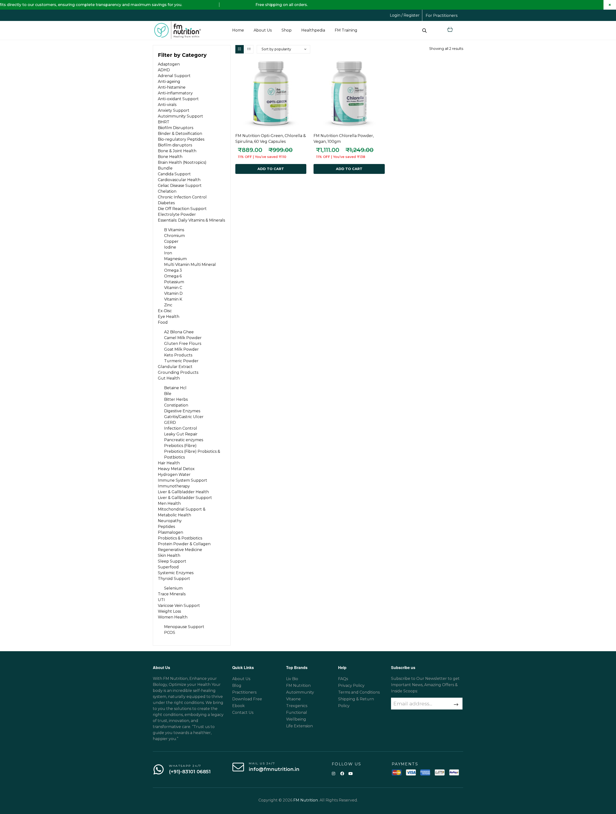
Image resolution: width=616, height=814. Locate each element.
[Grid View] (239, 49)
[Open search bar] (424, 30)
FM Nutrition (305, 800)
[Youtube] (350, 773)
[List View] (249, 49)
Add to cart (270, 169)
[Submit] (455, 704)
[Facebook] (342, 773)
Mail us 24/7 (262, 763)
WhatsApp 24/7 (185, 766)
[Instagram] (333, 773)
